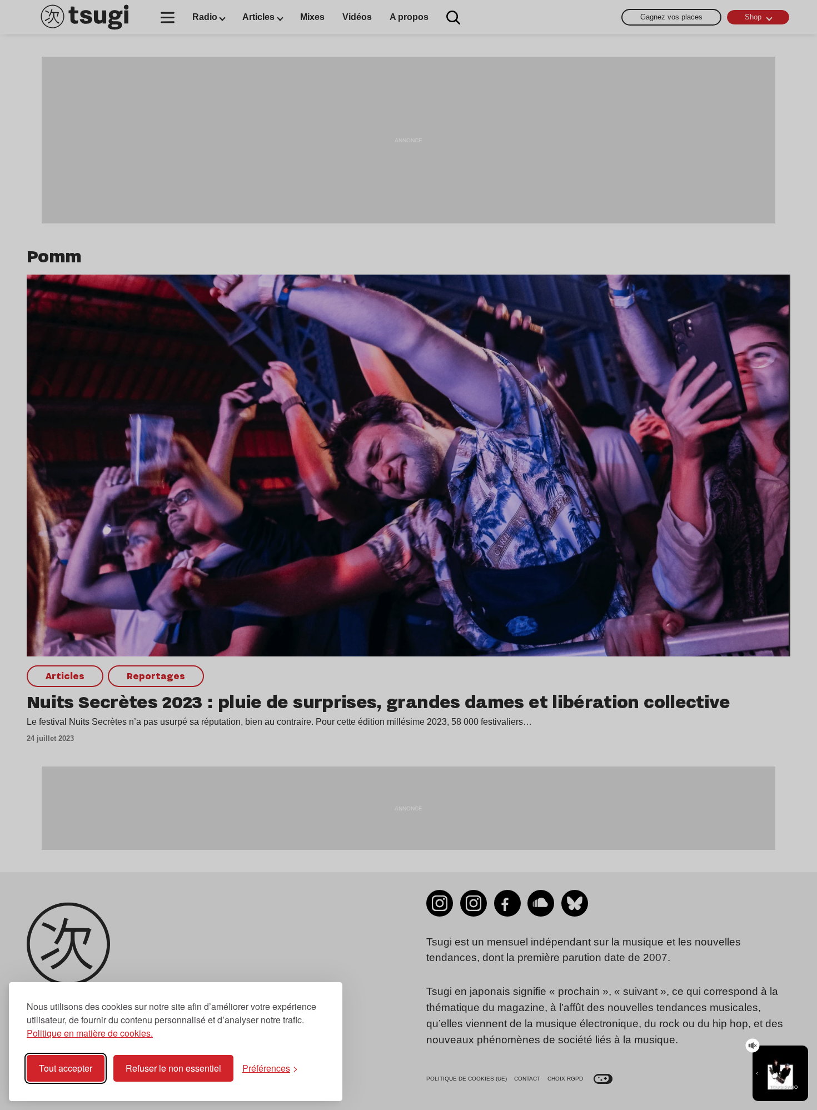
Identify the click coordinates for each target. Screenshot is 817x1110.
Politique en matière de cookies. (90, 1033)
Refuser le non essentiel (173, 1068)
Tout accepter (65, 1068)
